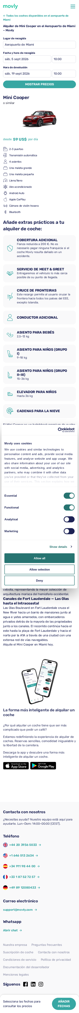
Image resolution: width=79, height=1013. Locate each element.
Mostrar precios (39, 84)
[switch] (69, 507)
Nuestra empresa (15, 945)
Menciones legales (16, 974)
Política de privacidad (56, 959)
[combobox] (39, 44)
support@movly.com (20, 909)
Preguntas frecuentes (46, 945)
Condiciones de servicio (19, 959)
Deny (39, 580)
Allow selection (39, 569)
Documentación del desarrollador (26, 967)
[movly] (10, 6)
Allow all (39, 558)
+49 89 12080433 (22, 887)
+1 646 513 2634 (21, 855)
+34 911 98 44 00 (22, 866)
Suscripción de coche (18, 952)
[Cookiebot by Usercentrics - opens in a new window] (58, 429)
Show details (58, 546)
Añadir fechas (64, 1004)
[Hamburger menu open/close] (73, 6)
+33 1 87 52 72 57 (22, 877)
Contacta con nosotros (54, 952)
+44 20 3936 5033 (23, 845)
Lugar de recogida (14, 38)
